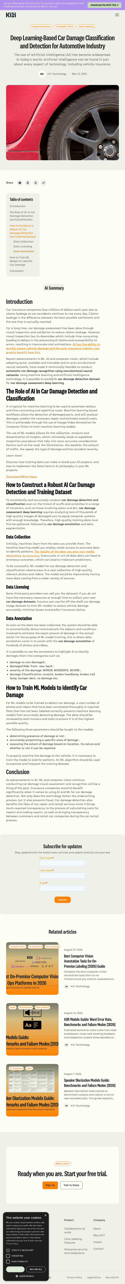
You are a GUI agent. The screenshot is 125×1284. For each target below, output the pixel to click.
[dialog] (26, 1246)
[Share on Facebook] (20, 183)
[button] (116, 15)
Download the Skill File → (104, 5)
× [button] (45, 1215)
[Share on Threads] (28, 183)
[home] (11, 15)
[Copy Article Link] (44, 183)
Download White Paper (21, 476)
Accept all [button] (15, 1269)
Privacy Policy (12, 1243)
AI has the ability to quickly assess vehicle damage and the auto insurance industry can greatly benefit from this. (53, 348)
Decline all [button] (36, 1269)
